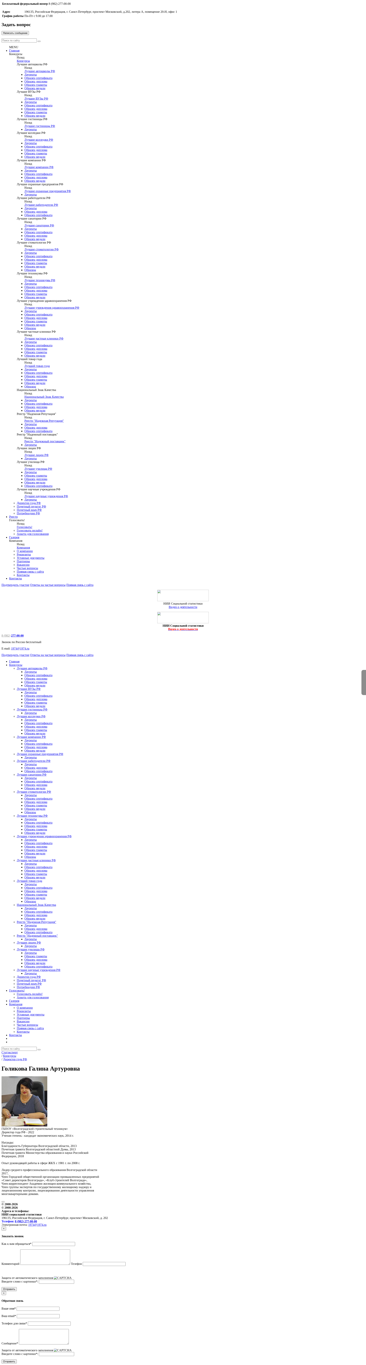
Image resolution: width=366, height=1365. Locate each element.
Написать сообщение (15, 33)
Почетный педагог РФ (31, 506)
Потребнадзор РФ (28, 513)
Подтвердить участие (15, 585)
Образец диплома (35, 81)
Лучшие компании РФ (39, 167)
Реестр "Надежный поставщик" (45, 441)
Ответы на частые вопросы (48, 585)
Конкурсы (23, 60)
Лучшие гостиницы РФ (39, 126)
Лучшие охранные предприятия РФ (47, 191)
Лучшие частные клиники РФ (43, 338)
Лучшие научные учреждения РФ (46, 496)
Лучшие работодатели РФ (41, 204)
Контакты (23, 575)
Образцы (30, 270)
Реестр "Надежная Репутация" (44, 420)
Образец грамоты (35, 84)
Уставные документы (30, 557)
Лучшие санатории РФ (39, 225)
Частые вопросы (27, 568)
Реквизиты (24, 554)
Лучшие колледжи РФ (38, 139)
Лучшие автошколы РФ (39, 71)
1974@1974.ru (20, 648)
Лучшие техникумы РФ (39, 280)
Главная (14, 50)
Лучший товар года (37, 366)
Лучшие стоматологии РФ (41, 249)
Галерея (14, 537)
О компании (25, 551)
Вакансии (23, 564)
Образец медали (34, 88)
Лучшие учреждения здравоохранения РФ (51, 307)
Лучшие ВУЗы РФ (36, 98)
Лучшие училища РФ (38, 468)
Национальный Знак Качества (44, 396)
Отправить (9, 1289)
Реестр (13, 516)
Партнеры (23, 561)
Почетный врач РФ (29, 509)
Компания (23, 547)
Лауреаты (30, 74)
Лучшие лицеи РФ (36, 455)
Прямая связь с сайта (30, 571)
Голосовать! (24, 527)
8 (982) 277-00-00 (26, 1221)
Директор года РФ (29, 503)
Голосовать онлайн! (30, 530)
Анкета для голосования (33, 533)
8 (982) (6, 635)
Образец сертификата (38, 78)
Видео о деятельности (183, 607)
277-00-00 (17, 635)
